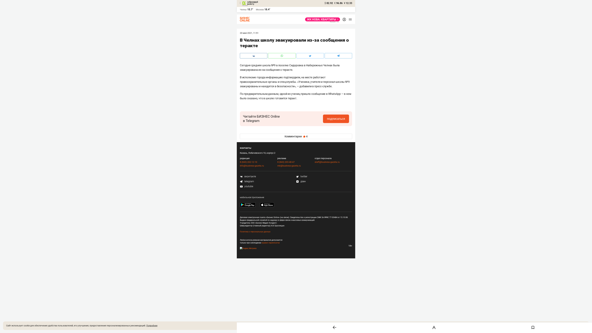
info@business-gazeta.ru (252, 165)
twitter (303, 176)
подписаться (336, 118)
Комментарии (296, 136)
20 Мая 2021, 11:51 (249, 33)
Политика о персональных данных (255, 232)
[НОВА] (321, 19)
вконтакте (250, 176)
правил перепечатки (271, 243)
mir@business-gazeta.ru (289, 165)
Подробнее (151, 325)
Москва (260, 9)
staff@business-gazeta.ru (327, 162)
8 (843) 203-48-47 (286, 162)
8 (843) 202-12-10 (248, 162)
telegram (249, 181)
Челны (243, 9)
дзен (303, 181)
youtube (248, 186)
